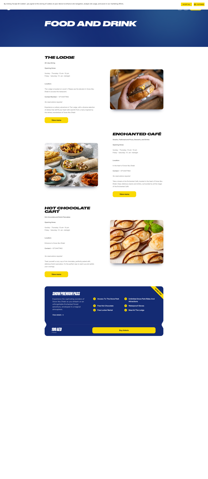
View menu (56, 120)
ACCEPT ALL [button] (186, 4)
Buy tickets (124, 330)
